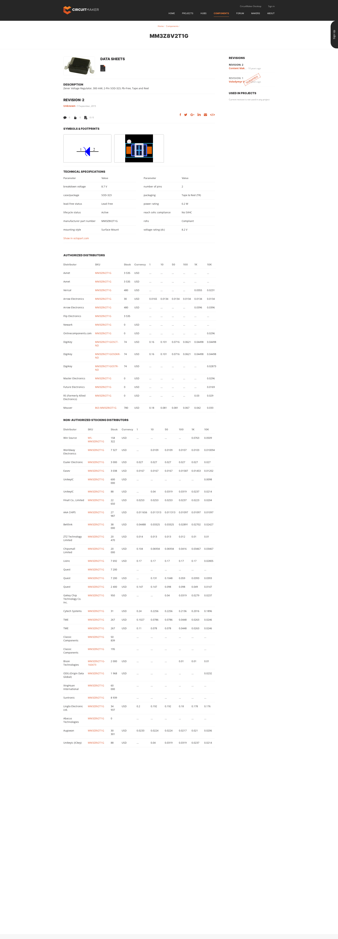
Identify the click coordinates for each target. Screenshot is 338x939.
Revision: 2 (236, 64)
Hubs (203, 13)
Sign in (271, 6)
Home (171, 13)
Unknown (69, 106)
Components (221, 13)
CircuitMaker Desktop (250, 6)
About (271, 13)
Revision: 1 (236, 78)
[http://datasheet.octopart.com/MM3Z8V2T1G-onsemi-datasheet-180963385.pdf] (102, 68)
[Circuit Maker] (81, 10)
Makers (255, 13)
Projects (187, 13)
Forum (240, 13)
